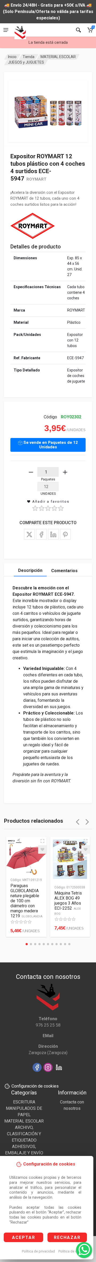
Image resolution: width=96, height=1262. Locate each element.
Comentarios (64, 570)
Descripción (30, 570)
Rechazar (67, 1237)
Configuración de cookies (35, 1086)
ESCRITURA (24, 1102)
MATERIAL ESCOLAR (58, 57)
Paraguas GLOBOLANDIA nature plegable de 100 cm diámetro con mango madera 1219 (26, 900)
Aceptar (23, 1237)
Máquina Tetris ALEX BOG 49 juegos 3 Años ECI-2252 (68, 903)
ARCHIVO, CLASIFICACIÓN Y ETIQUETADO (24, 1134)
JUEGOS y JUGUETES (26, 62)
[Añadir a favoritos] (42, 849)
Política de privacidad (38, 1251)
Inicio (12, 57)
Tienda (28, 57)
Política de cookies (72, 1251)
